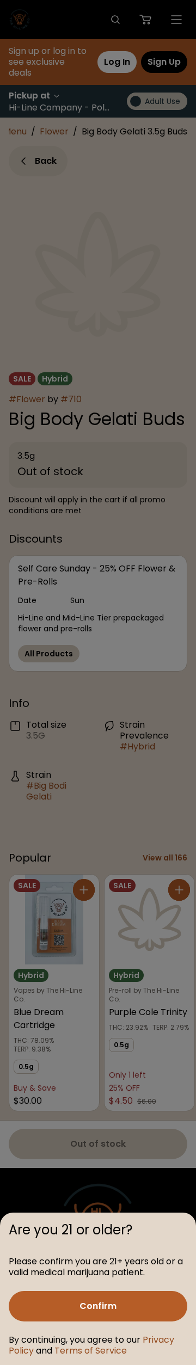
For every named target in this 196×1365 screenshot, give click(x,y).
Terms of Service (90, 1350)
